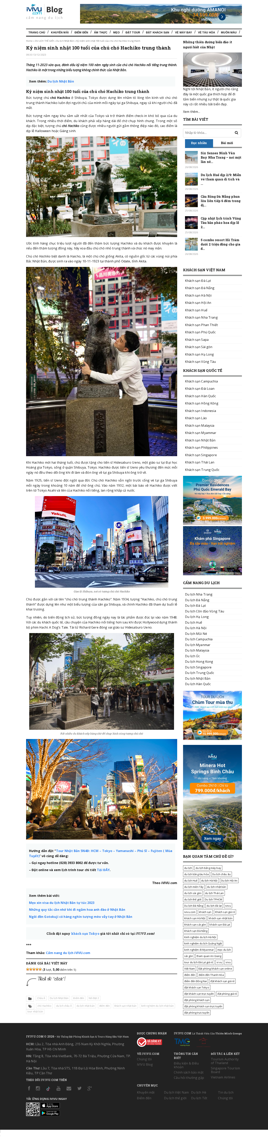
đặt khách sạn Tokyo (196, 987)
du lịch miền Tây (193, 887)
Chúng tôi (144, 1059)
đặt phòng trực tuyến (196, 1012)
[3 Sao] (34, 969)
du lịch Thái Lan (214, 893)
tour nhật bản (35, 1011)
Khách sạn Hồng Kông (201, 403)
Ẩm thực (100, 32)
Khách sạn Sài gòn (198, 347)
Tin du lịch (225, 1092)
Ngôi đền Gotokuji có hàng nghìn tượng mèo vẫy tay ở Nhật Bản (80, 917)
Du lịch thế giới (175, 1098)
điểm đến (189, 975)
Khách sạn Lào (196, 418)
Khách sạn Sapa (197, 339)
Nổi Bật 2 (94, 998)
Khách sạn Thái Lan (199, 462)
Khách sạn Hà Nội (198, 295)
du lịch (188, 868)
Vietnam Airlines (223, 1077)
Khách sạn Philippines (201, 447)
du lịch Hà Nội (209, 880)
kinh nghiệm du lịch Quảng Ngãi (203, 943)
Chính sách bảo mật (188, 1072)
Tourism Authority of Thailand (225, 1061)
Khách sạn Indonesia (200, 411)
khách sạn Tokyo (85, 933)
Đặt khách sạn (157, 32)
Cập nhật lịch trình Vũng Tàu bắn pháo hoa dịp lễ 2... (221, 222)
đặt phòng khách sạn (197, 1000)
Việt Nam (189, 968)
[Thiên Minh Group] (182, 1041)
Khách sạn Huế (196, 310)
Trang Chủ (36, 32)
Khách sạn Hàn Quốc (200, 396)
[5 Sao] (40, 969)
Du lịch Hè (198, 1092)
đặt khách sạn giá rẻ (222, 981)
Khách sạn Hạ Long (199, 354)
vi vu (219, 962)
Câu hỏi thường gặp (189, 1077)
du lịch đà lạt (214, 905)
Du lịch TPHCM (213, 899)
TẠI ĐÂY (103, 870)
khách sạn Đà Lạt (220, 924)
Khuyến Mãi (59, 32)
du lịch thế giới (192, 899)
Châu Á (41, 998)
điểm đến (104, 1005)
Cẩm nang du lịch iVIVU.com (68, 953)
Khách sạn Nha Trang (201, 317)
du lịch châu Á (64, 1005)
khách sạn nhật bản (125, 1005)
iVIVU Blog (145, 1064)
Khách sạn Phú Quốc (200, 332)
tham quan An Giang (209, 956)
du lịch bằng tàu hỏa (196, 874)
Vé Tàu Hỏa (206, 32)
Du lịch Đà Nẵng (193, 905)
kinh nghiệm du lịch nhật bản (157, 1005)
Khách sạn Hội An (198, 303)
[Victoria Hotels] (203, 1041)
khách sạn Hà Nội (194, 918)
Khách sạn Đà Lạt (198, 281)
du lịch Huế (191, 880)
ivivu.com (189, 912)
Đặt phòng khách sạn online (215, 968)
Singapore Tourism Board (225, 1070)
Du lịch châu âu (221, 874)
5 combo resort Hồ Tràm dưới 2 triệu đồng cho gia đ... (221, 244)
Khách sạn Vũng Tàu (200, 361)
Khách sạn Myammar (200, 433)
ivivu (228, 905)
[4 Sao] (37, 969)
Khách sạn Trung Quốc (202, 470)
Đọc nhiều (199, 143)
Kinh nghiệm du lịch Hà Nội (200, 937)
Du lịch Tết (199, 1098)
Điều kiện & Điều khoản (186, 1065)
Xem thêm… (191, 111)
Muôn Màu (229, 32)
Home (29, 40)
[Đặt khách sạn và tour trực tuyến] (212, 524)
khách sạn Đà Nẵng (195, 931)
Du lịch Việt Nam (176, 1092)
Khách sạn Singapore (201, 455)
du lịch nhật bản (86, 1005)
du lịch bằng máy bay (208, 868)
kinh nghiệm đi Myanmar (199, 949)
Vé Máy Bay (183, 32)
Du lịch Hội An (229, 880)
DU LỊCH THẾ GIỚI (44, 40)
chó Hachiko (44, 1005)
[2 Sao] (30, 969)
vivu (228, 962)
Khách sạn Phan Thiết (201, 325)
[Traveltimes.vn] (212, 739)
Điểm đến (81, 32)
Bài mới (227, 143)
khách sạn (205, 912)
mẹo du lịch (224, 949)
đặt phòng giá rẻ (227, 993)
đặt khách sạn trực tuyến (199, 993)
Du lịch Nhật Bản (65, 40)
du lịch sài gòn (192, 893)
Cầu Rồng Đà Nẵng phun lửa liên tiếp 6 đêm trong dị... (221, 200)
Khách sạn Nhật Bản (200, 440)
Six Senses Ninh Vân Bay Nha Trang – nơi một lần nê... (221, 157)
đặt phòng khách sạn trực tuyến (203, 1006)
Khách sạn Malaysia (199, 425)
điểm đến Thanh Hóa (211, 975)
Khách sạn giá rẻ (225, 912)
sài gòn (188, 956)
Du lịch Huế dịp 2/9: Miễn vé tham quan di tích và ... (221, 179)
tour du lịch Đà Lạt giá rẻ (198, 962)
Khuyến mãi (145, 1092)
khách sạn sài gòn (195, 924)
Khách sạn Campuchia (201, 381)
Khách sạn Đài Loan (200, 388)
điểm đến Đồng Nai (195, 981)
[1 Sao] (27, 969)
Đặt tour (133, 32)
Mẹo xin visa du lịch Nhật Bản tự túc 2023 (62, 903)
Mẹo (116, 32)
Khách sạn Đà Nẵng (199, 288)
